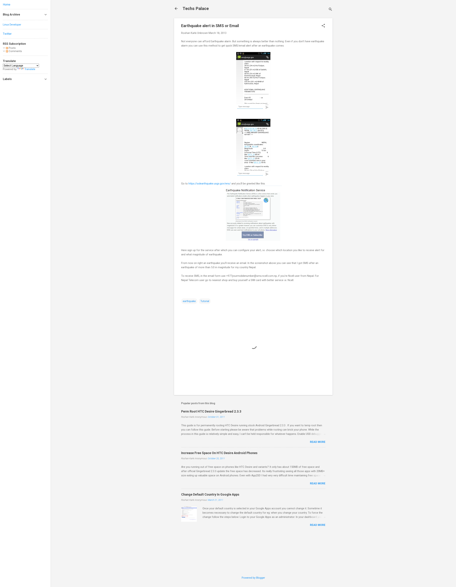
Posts (12, 48)
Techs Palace (196, 8)
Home (6, 4)
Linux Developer (12, 24)
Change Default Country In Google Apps (210, 494)
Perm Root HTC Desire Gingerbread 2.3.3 (211, 411)
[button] (323, 26)
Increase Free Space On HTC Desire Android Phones (219, 453)
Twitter (7, 33)
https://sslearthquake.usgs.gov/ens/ (209, 183)
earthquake (189, 301)
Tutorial (204, 301)
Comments (15, 51)
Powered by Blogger (253, 577)
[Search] (330, 9)
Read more (317, 442)
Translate (29, 69)
